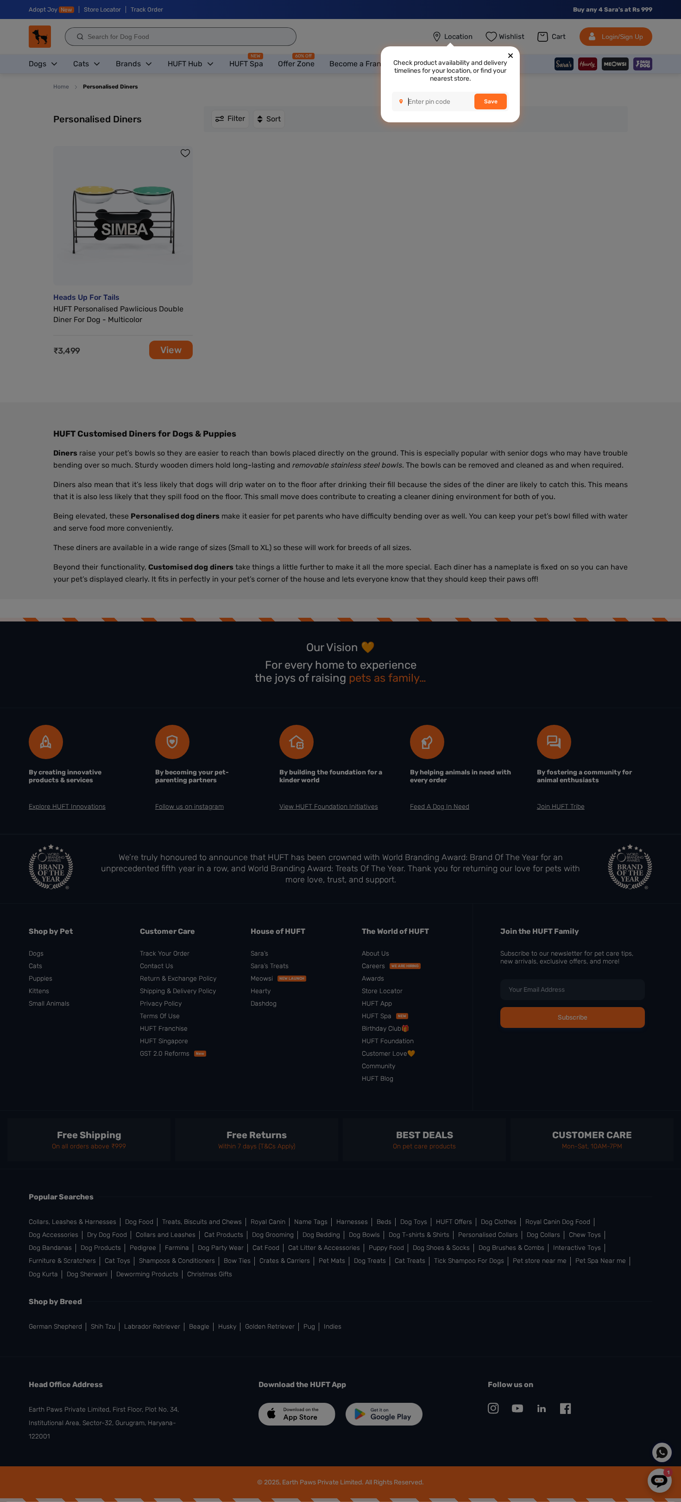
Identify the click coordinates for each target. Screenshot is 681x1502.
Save (491, 101)
